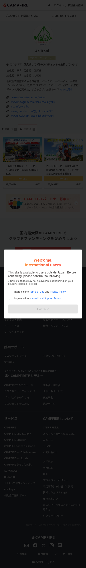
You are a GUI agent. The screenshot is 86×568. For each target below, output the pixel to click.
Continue (43, 309)
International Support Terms (45, 298)
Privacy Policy (58, 291)
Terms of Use (36, 291)
